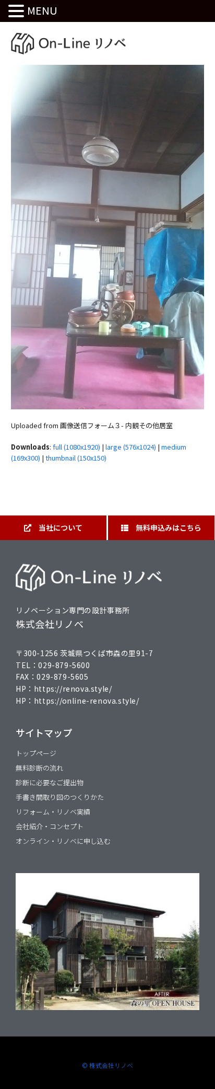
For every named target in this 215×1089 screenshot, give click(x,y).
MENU (42, 10)
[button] (17, 11)
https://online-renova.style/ (86, 700)
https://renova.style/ (73, 688)
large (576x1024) (130, 447)
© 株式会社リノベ (107, 1065)
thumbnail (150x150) (75, 458)
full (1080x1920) (76, 447)
